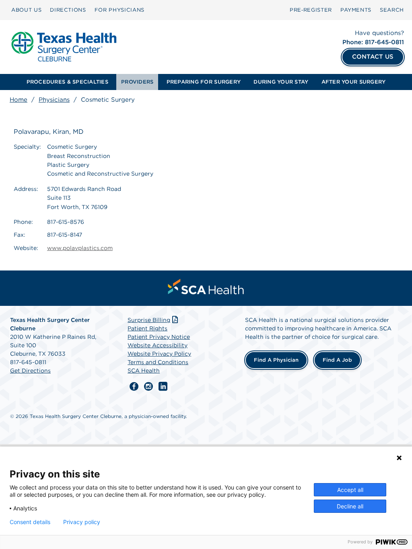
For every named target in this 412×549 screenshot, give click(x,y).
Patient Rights (147, 328)
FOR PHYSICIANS (119, 10)
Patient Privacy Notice (159, 337)
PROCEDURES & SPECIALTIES (67, 82)
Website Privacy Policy (159, 353)
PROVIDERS (137, 82)
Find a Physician (276, 360)
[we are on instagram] (148, 386)
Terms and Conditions (158, 362)
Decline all (350, 506)
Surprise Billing (149, 320)
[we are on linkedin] (163, 386)
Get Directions (30, 370)
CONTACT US (372, 56)
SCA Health (144, 370)
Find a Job (337, 360)
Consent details (30, 522)
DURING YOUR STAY (280, 82)
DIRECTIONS (68, 10)
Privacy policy (81, 522)
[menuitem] (26, 10)
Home (18, 99)
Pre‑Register (311, 10)
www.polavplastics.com (80, 248)
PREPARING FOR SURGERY (204, 82)
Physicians (54, 99)
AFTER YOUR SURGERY (353, 82)
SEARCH (392, 10)
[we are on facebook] (134, 386)
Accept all (350, 489)
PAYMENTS (355, 10)
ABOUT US (26, 10)
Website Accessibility (157, 345)
